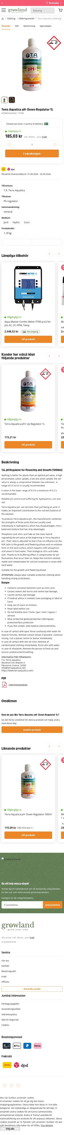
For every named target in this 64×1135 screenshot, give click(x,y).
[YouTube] (11, 1085)
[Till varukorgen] (60, 10)
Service (5, 952)
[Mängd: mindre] (9, 144)
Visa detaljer (47, 1125)
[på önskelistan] (16, 242)
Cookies (5, 1025)
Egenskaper (45, 26)
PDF (17, 26)
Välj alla (10, 1128)
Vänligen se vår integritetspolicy (17, 898)
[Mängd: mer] (55, 144)
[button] (4, 100)
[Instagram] (18, 1085)
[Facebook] (4, 1085)
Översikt (5, 26)
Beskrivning (29, 26)
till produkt (28, 339)
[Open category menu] (3, 10)
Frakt (44, 136)
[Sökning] (51, 10)
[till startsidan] (17, 11)
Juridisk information (13, 995)
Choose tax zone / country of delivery (25, 123)
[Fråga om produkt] (47, 242)
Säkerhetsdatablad (18, 684)
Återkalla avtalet (32, 989)
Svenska (54, 2)
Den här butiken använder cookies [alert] (17, 1097)
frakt (32, 937)
